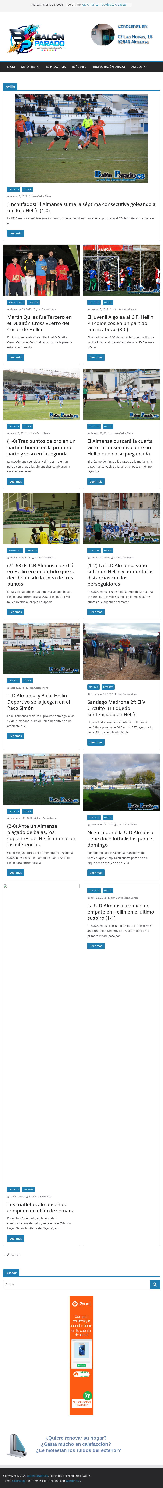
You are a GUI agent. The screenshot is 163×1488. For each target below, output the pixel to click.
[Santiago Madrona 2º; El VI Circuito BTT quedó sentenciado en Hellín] (121, 651)
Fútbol (27, 189)
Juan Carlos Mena (41, 196)
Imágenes (79, 67)
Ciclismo (93, 687)
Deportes (28, 67)
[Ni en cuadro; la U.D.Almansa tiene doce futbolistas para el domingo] (121, 782)
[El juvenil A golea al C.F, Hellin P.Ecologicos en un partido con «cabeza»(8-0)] (121, 270)
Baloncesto (15, 550)
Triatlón (33, 302)
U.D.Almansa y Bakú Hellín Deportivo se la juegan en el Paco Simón (38, 701)
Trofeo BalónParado (109, 67)
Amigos (136, 67)
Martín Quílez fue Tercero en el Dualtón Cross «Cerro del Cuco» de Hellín (39, 323)
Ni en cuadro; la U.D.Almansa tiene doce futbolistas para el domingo (120, 838)
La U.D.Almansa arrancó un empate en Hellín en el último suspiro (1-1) (120, 911)
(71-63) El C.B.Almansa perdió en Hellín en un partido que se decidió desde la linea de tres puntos (41, 574)
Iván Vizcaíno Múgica (124, 309)
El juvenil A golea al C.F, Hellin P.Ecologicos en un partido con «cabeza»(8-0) (120, 323)
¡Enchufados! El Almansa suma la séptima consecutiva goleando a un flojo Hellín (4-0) (81, 207)
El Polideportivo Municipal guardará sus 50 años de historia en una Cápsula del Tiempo (104, 6)
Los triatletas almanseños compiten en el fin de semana (41, 1207)
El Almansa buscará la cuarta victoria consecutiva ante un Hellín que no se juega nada (120, 447)
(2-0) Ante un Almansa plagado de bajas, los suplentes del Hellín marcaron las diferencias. (41, 835)
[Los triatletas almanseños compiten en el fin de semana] (41, 1033)
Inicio (10, 67)
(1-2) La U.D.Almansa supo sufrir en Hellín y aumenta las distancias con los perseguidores (120, 574)
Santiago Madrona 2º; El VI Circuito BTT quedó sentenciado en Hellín (117, 708)
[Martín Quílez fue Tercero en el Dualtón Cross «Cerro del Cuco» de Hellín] (41, 270)
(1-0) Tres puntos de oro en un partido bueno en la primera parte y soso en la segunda (41, 447)
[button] (37, 67)
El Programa (56, 67)
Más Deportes (16, 302)
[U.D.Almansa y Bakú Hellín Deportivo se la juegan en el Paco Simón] (41, 648)
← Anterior (11, 1254)
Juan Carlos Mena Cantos (124, 897)
